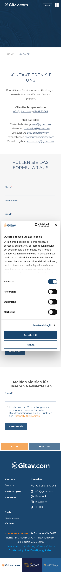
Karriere (9, 523)
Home (10, 54)
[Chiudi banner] (56, 225)
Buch (47, 5)
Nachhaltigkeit (13, 491)
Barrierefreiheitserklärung (21, 546)
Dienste (9, 485)
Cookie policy (15, 550)
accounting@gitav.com (40, 141)
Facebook (41, 496)
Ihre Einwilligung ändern (39, 550)
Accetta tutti (30, 335)
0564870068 (40, 111)
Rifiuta (30, 344)
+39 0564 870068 (46, 485)
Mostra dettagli (42, 325)
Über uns (10, 479)
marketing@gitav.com (37, 128)
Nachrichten (12, 518)
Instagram (41, 501)
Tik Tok (39, 506)
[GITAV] (16, 5)
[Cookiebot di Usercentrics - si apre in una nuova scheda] (36, 225)
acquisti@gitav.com (38, 132)
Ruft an (44, 446)
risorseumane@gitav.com (39, 137)
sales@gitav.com (41, 124)
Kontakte (10, 497)
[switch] (52, 291)
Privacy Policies (45, 546)
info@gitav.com (22, 111)
